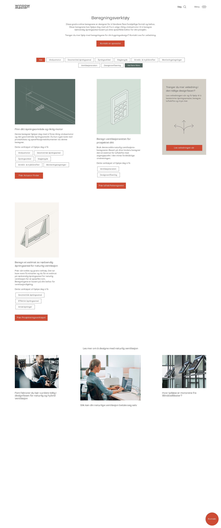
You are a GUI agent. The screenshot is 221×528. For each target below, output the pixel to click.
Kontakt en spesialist (110, 44)
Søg (179, 7)
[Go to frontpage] (61, 7)
